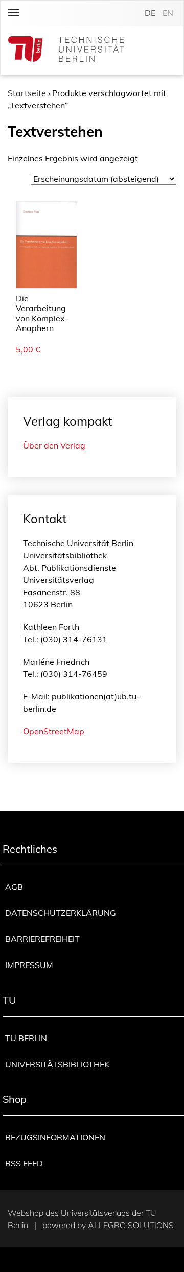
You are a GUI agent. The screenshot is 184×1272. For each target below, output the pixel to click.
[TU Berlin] (66, 50)
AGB (14, 887)
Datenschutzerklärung (60, 913)
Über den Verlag (54, 445)
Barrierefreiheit (42, 939)
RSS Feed (24, 1163)
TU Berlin (26, 1038)
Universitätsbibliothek (57, 1064)
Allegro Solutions (131, 1225)
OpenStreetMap (53, 731)
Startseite (27, 93)
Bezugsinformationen (55, 1137)
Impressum (29, 965)
